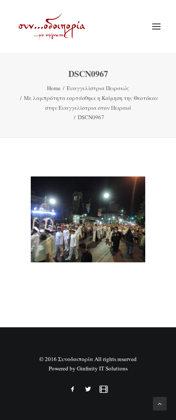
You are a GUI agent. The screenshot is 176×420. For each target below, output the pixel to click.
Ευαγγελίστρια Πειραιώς (98, 88)
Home (54, 88)
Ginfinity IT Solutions (102, 368)
